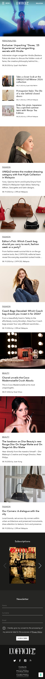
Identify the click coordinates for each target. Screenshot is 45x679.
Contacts (22, 667)
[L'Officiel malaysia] (22, 3)
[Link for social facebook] (20, 661)
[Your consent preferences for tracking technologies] (41, 674)
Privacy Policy (37, 632)
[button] (40, 565)
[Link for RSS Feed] (30, 661)
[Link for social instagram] (25, 661)
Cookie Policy (22, 675)
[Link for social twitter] (14, 661)
